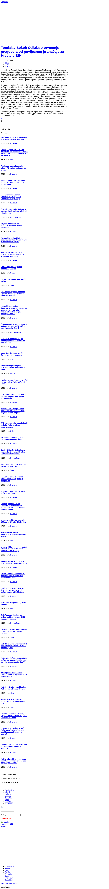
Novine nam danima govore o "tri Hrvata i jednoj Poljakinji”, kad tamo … (14, 382)
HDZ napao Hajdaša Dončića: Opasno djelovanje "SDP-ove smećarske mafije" (13, 293)
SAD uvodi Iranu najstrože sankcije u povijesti (11, 268)
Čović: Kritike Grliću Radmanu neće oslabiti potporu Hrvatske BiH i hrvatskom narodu (13, 452)
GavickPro (12, 883)
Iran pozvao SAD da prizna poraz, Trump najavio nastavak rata (13, 701)
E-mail (7, 66)
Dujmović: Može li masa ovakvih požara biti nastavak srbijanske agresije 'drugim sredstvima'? (14, 660)
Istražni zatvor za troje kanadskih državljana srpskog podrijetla (14, 138)
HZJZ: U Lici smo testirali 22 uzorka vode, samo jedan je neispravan (12, 479)
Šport (12, 285)
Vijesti (7, 792)
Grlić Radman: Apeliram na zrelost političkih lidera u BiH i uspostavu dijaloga (13, 617)
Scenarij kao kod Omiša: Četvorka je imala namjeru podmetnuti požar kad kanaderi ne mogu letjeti (13, 506)
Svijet (7, 63)
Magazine (4, 2)
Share (3, 119)
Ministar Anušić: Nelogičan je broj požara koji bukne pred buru (14, 562)
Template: (5, 883)
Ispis (7, 65)
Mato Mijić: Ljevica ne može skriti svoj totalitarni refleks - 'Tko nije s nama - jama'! (14, 646)
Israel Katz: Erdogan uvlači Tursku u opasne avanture (11, 354)
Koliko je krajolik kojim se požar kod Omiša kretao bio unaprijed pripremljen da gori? (13, 761)
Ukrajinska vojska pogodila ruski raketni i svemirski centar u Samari (14, 631)
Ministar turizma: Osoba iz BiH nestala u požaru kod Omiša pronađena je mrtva (13, 576)
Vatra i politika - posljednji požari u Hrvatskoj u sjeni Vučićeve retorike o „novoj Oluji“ (14, 549)
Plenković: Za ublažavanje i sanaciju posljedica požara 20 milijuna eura (13, 340)
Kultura (8, 794)
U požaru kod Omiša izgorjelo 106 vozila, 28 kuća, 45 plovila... (13, 521)
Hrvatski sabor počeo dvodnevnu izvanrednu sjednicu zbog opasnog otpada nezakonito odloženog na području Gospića (14, 310)
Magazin (8, 798)
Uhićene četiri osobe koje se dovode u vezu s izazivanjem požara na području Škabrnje (12, 590)
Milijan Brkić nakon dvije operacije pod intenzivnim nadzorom (11, 225)
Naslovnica (9, 790)
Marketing (9, 803)
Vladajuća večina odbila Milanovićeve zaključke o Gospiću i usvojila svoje (11, 197)
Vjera (12, 693)
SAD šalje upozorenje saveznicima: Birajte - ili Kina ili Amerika (13, 534)
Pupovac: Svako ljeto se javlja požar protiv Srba (13, 492)
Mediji (12, 373)
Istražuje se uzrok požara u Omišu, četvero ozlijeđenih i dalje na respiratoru (14, 674)
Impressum (9, 802)
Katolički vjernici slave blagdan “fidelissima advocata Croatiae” (13, 688)
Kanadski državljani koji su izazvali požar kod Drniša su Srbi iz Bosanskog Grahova (14, 240)
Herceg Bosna (15, 217)
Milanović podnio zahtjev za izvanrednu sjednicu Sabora (12, 438)
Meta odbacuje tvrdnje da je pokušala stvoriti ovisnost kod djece (13, 367)
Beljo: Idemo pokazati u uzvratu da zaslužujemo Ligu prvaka (13, 465)
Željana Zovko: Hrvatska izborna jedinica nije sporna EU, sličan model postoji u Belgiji (14, 326)
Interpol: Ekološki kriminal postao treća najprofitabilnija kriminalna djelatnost (12, 254)
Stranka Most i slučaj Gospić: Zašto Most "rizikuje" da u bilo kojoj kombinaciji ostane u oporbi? (13, 731)
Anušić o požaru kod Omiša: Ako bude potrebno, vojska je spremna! (14, 746)
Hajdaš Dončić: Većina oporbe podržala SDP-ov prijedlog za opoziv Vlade (13, 182)
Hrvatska (13, 143)
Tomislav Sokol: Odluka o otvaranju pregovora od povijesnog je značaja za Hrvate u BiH (32, 51)
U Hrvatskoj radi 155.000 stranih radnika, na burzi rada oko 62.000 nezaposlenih (14, 396)
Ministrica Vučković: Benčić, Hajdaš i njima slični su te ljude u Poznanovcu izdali (14, 716)
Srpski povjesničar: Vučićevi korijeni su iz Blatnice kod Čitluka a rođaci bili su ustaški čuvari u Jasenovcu (14, 152)
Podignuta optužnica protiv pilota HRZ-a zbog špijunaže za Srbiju (13, 168)
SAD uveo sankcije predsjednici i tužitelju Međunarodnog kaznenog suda (14, 425)
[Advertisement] (55, 17)
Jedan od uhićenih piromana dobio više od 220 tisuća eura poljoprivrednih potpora (12, 411)
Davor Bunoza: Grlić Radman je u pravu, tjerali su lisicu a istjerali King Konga (14, 211)
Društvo (8, 796)
